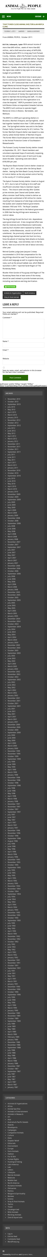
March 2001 (12, 719)
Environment (13, 1146)
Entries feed (12, 1236)
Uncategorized (13, 1209)
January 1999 (13, 775)
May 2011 (11, 460)
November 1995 (14, 862)
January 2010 (13, 492)
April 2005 (12, 611)
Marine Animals (14, 1175)
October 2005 (13, 598)
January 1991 (13, 984)
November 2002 (14, 674)
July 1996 (11, 844)
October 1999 (13, 756)
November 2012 (14, 420)
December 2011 (14, 444)
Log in (10, 1234)
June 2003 (12, 658)
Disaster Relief (13, 1141)
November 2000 (14, 727)
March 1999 (12, 772)
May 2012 (11, 433)
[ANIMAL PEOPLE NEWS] (23, 4)
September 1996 (14, 838)
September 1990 (14, 995)
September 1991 (14, 968)
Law (9, 1167)
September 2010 (14, 476)
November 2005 (14, 595)
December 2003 (14, 645)
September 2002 (14, 680)
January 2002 (13, 695)
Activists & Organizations (12, 293)
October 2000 (13, 730)
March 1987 (12, 1085)
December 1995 (14, 860)
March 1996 (12, 854)
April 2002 (12, 690)
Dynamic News (27, 1254)
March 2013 (12, 415)
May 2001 (11, 714)
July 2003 (11, 656)
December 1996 (14, 830)
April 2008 (12, 534)
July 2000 (11, 735)
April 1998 (12, 796)
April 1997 (12, 823)
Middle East (12, 1180)
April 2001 (12, 717)
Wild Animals (13, 1212)
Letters (10, 1170)
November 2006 (14, 568)
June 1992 (12, 947)
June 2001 (12, 711)
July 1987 (11, 1074)
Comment (7, 318)
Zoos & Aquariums (15, 1217)
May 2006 (11, 582)
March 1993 (12, 934)
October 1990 (13, 992)
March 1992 (12, 955)
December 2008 (14, 518)
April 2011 (12, 463)
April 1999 (12, 770)
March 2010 (12, 489)
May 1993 (11, 928)
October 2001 (13, 703)
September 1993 (14, 920)
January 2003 (13, 669)
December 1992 (14, 936)
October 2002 (13, 677)
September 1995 (14, 868)
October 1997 (13, 809)
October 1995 (13, 865)
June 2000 (12, 738)
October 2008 (13, 521)
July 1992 (11, 944)
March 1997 (12, 825)
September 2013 (14, 404)
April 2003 (12, 664)
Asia (9, 1119)
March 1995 (12, 881)
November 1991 (14, 963)
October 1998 (13, 783)
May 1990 (11, 1003)
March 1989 (12, 1034)
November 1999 (14, 754)
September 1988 (14, 1048)
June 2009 (12, 505)
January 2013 (13, 417)
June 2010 (12, 481)
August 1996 (13, 841)
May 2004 (11, 635)
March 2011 (12, 465)
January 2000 (13, 748)
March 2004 (12, 640)
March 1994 (12, 907)
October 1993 (13, 918)
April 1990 (12, 1005)
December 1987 (14, 1066)
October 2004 (13, 624)
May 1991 (11, 976)
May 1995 (11, 875)
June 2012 (12, 431)
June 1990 (12, 1000)
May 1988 (11, 1055)
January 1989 (13, 1040)
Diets (10, 1138)
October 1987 (13, 1069)
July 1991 (11, 971)
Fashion (11, 1154)
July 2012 (11, 428)
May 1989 (11, 1029)
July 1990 (11, 997)
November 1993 (14, 915)
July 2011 (11, 455)
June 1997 (12, 817)
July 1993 (11, 923)
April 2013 (12, 412)
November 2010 (14, 470)
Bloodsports (12, 1127)
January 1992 (13, 958)
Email (6, 350)
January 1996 (13, 857)
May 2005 (11, 608)
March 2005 (12, 613)
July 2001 (11, 709)
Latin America (13, 1164)
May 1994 (11, 902)
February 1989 (13, 1037)
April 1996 (12, 852)
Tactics (10, 1204)
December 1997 (14, 804)
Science (10, 1199)
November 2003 (14, 648)
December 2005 (14, 592)
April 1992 (12, 952)
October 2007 (13, 545)
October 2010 (13, 473)
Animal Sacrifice (14, 1109)
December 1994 (14, 886)
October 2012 (13, 423)
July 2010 (11, 478)
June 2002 (12, 685)
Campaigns (12, 1130)
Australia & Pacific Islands (18, 1122)
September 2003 (14, 653)
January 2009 (13, 515)
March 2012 (12, 439)
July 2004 (11, 629)
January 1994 (13, 910)
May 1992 (11, 950)
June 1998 (12, 791)
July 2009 (11, 502)
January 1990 (13, 1010)
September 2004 (14, 627)
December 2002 (14, 672)
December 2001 (14, 698)
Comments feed (14, 1239)
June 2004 (12, 632)
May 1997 (11, 820)
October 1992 (13, 942)
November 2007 (14, 542)
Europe (10, 1149)
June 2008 (12, 529)
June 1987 (12, 1077)
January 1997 (13, 828)
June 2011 (12, 457)
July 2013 (11, 407)
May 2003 (11, 661)
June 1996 (12, 846)
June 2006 (12, 579)
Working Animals (14, 1215)
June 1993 (12, 926)
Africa (10, 1106)
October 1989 (13, 1018)
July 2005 (11, 603)
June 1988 (12, 1053)
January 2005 (13, 616)
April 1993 (12, 931)
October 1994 (13, 891)
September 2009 (14, 500)
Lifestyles (11, 1172)
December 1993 (14, 913)
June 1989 (12, 1026)
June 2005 (12, 605)
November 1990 (14, 989)
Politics (10, 1191)
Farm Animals (13, 1151)
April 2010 (12, 486)
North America (30, 293)
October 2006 (13, 571)
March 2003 (12, 666)
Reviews (11, 1196)
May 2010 (11, 484)
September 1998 (14, 785)
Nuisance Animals (15, 1186)
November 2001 (14, 701)
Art (9, 1117)
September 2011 (14, 452)
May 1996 (11, 849)
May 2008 (11, 531)
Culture (11, 1135)
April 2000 (12, 743)
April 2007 (12, 558)
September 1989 (14, 1021)
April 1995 (12, 878)
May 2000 (11, 740)
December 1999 (14, 751)
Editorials (11, 1143)
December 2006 (14, 566)
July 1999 (11, 762)
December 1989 (14, 1013)
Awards (11, 1125)
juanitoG (21, 31)
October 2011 (13, 449)
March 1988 (12, 1061)
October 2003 (13, 650)
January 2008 (13, 539)
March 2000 (12, 746)
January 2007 (13, 563)
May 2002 (11, 688)
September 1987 (14, 1071)
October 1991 (13, 965)
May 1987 (11, 1079)
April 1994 (12, 905)
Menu (9, 16)
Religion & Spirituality (16, 1194)
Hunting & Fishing (15, 1162)
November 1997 (14, 807)
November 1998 (14, 780)
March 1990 (12, 1008)
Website (6, 359)
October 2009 (13, 497)
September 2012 (14, 425)
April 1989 (12, 1032)
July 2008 (11, 526)
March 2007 (12, 560)
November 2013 (14, 399)
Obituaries (12, 1188)
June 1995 (12, 873)
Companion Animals (16, 1133)
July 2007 (11, 550)
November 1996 (14, 833)
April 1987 (12, 1082)
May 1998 (11, 793)
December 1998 (14, 778)
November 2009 (14, 494)
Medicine (11, 1178)
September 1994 (14, 894)
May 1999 (11, 767)
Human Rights (13, 1159)
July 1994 (11, 897)
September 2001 (14, 706)
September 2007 (14, 547)
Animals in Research (15, 1114)
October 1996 (13, 836)
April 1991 (12, 979)
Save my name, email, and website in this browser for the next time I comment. (22, 371)
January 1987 (13, 1087)
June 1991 (12, 973)
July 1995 (11, 870)
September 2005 (14, 600)
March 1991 (12, 981)
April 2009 (12, 510)
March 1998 (12, 799)
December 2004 (14, 619)
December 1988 (14, 1042)
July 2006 (11, 576)
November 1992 (14, 939)
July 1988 (11, 1050)
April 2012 (12, 436)
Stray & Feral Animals (11, 297)
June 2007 (12, 553)
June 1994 (12, 899)
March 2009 (12, 513)
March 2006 (12, 587)
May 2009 (11, 508)
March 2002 (12, 693)
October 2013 (13, 402)
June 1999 (12, 764)
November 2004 (14, 621)
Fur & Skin (12, 1157)
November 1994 (14, 889)
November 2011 (14, 447)
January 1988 (13, 1063)
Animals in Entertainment (18, 1112)
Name (6, 341)
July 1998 (11, 788)
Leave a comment (33, 31)
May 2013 (11, 410)
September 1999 (14, 759)
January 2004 (13, 643)
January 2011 (13, 468)
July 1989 (11, 1024)
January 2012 (13, 441)
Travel (10, 1207)
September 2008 (14, 523)
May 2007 (11, 555)
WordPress (14, 1254)
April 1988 (12, 1058)
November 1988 (14, 1045)
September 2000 (14, 733)
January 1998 (13, 801)
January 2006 (13, 590)
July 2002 (11, 682)
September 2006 (14, 574)
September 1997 (14, 812)
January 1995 (13, 883)
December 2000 (14, 725)
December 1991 (14, 960)
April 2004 (12, 637)
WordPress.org (13, 1242)
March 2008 (12, 537)
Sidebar (38, 16)
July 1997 (11, 815)
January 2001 (13, 722)
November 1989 (14, 1016)
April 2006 (12, 584)
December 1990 (14, 987)
